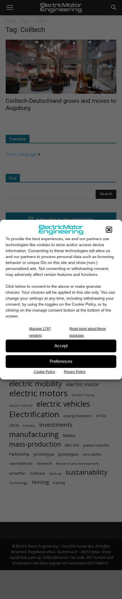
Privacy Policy (74, 372)
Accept (61, 345)
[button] (109, 230)
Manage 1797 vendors (40, 332)
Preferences (61, 361)
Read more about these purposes (88, 332)
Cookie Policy (44, 372)
